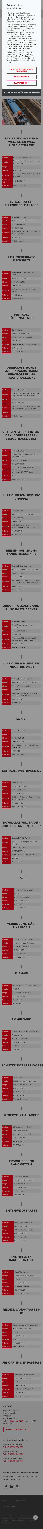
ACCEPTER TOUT (21, 77)
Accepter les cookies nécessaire (21, 70)
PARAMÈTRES (20, 83)
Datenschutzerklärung (15, 92)
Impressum (34, 92)
